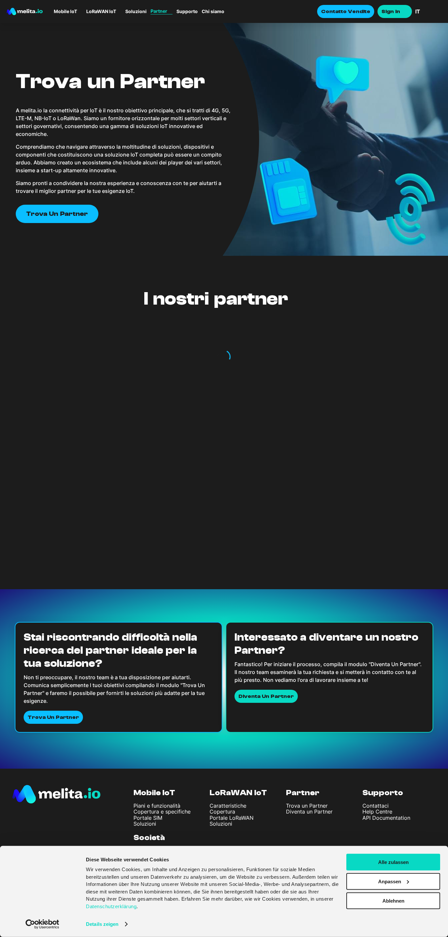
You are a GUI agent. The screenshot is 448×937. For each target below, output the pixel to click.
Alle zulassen (393, 862)
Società (149, 837)
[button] (428, 11)
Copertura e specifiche (162, 811)
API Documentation (386, 818)
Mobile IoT (154, 792)
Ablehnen (393, 900)
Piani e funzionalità (156, 805)
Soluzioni (136, 11)
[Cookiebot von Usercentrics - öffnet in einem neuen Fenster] (42, 924)
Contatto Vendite (345, 11)
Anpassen (389, 881)
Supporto (187, 11)
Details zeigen (102, 924)
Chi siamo (213, 11)
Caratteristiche (228, 805)
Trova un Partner (307, 805)
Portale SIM (147, 818)
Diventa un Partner (309, 811)
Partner (302, 792)
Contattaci (375, 805)
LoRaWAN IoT (238, 792)
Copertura (222, 811)
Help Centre (377, 811)
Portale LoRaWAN (232, 818)
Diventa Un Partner (266, 696)
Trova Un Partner (53, 717)
